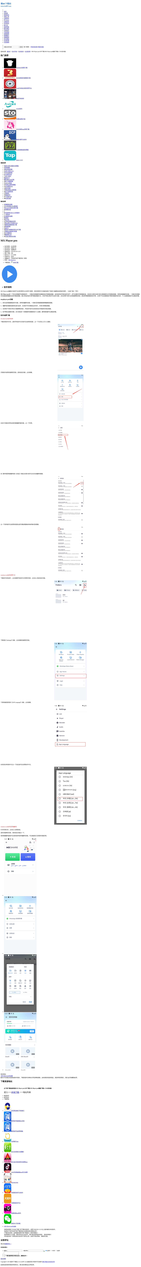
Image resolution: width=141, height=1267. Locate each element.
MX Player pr (12, 260)
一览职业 (7, 214)
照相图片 (6, 35)
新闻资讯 (6, 15)
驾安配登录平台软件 (17, 1192)
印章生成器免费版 (10, 184)
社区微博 (6, 42)
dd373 (6, 228)
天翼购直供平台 (15, 1203)
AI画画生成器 (8, 216)
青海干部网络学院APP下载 (13, 229)
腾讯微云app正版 (9, 179)
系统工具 (6, 16)
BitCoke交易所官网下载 (11, 208)
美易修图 (7, 167)
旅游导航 (6, 27)
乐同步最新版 (8, 172)
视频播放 (6, 37)
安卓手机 (14, 51)
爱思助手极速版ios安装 (17, 1121)
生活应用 (27, 51)
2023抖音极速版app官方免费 (19, 1172)
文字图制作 (8, 233)
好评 (48, 1250)
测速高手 (7, 195)
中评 (53, 1250)
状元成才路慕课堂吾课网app (19, 1162)
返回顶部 (3, 1258)
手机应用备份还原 (10, 221)
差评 (58, 1250)
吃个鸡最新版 (9, 181)
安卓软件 (21, 51)
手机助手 (6, 30)
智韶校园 (7, 226)
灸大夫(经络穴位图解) (17, 1151)
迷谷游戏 (7, 188)
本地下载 (15, 262)
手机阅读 (6, 32)
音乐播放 (6, 39)
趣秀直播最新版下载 (11, 224)
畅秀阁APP (8, 234)
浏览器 (6, 13)
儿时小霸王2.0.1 (9, 171)
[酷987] (6, 7)
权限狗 (6, 218)
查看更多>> (8, 1244)
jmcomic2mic (14, 1182)
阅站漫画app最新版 (10, 190)
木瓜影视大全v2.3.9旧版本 (12, 212)
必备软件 (6, 21)
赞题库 (7, 193)
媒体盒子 (7, 178)
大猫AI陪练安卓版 (10, 236)
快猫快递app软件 (16, 1213)
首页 (5, 11)
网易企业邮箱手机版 (11, 231)
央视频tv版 (8, 209)
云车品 (7, 219)
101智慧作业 (8, 174)
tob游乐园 (8, 198)
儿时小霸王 (8, 176)
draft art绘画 (8, 183)
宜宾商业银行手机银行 (17, 1110)
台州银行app (14, 1141)
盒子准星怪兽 (9, 191)
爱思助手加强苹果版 (17, 1131)
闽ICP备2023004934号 (48, 1261)
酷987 (8, 51)
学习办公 (6, 20)
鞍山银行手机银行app (11, 223)
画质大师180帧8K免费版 (12, 166)
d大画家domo (9, 186)
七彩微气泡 (8, 196)
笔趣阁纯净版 (8, 204)
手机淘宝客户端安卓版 (37, 47)
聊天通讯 (6, 28)
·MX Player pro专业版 (7, 1076)
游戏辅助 (6, 33)
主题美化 (6, 18)
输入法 (6, 25)
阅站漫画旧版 (8, 169)
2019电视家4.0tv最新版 (11, 206)
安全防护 (6, 23)
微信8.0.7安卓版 (15, 1223)
